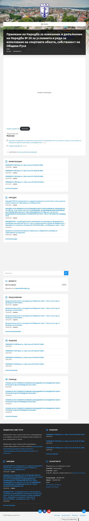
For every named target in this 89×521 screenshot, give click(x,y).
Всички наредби (11, 239)
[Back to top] (84, 511)
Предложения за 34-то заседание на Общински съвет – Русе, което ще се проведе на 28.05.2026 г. (32, 317)
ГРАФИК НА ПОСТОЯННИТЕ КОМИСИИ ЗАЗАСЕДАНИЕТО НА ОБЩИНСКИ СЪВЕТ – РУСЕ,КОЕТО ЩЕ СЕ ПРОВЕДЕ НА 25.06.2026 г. (33, 392)
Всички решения (11, 188)
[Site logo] (44, 18)
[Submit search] (66, 273)
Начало (9, 51)
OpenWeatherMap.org (22, 288)
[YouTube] (49, 511)
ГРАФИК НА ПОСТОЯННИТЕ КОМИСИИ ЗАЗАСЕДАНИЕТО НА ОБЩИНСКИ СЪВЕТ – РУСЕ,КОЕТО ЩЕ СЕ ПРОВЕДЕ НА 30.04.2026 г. (33, 409)
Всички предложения (13, 331)
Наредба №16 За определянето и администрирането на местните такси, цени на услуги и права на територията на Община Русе (35, 202)
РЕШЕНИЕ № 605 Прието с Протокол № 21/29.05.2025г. (24, 171)
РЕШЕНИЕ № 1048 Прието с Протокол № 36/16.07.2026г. (24, 344)
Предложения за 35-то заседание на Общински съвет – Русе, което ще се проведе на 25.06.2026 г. (32, 309)
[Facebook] (44, 511)
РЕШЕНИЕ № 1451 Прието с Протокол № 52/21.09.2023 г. (25, 182)
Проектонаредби (31, 152)
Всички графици (11, 416)
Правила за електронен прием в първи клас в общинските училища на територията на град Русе (31, 232)
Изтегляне (25, 129)
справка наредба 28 (13, 129)
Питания (57, 515)
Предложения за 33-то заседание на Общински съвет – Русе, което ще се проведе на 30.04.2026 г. (32, 324)
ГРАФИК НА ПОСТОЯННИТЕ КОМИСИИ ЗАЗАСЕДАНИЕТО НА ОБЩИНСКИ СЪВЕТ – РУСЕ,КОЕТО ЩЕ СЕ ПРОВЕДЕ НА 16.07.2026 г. (33, 384)
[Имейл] (40, 511)
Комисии (75, 515)
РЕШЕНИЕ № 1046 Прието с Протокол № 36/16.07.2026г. (24, 357)
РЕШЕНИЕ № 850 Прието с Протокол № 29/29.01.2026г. (24, 165)
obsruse (21, 152)
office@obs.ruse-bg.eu (53, 485)
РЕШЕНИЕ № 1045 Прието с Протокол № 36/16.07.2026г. (24, 364)
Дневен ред (66, 515)
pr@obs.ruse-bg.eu (79, 473)
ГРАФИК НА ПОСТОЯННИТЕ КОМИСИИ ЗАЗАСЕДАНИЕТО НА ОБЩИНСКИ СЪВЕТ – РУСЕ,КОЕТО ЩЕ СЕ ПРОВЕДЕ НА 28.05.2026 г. (33, 401)
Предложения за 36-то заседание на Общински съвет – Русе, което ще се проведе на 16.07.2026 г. (32, 302)
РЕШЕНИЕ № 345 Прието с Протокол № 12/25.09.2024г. (24, 176)
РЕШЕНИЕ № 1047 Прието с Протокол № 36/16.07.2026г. (24, 351)
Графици (83, 515)
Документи (17, 51)
